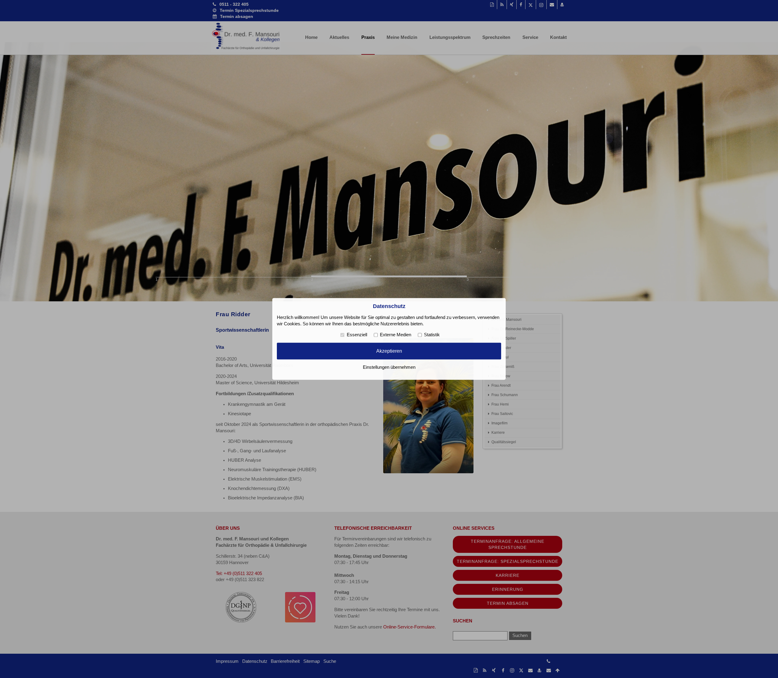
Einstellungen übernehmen (389, 367)
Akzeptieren (389, 351)
